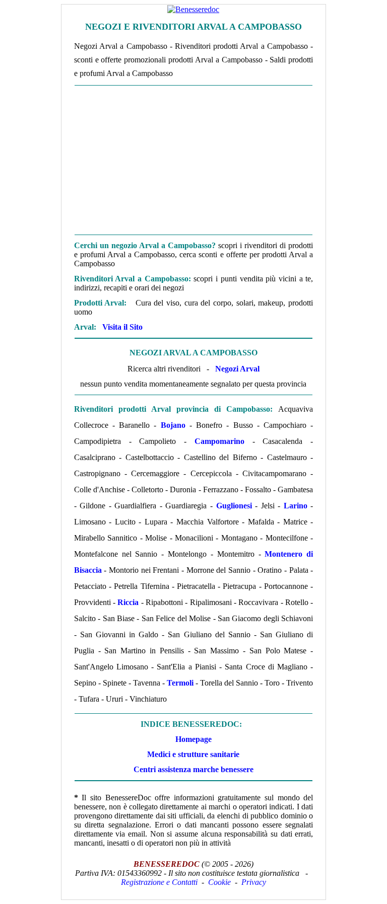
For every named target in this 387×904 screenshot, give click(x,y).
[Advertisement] (193, 160)
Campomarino (219, 441)
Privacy (253, 882)
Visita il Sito (122, 327)
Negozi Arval (237, 368)
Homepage (193, 739)
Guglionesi (234, 505)
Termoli (180, 683)
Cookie (219, 882)
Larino (295, 505)
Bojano (173, 425)
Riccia (128, 602)
